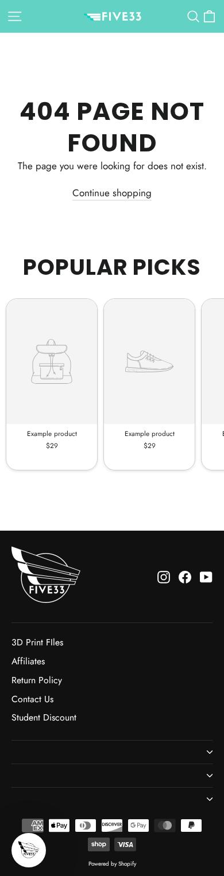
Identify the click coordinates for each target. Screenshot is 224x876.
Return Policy (36, 680)
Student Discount (43, 717)
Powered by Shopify (112, 863)
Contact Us (32, 699)
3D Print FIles (37, 642)
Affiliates (28, 661)
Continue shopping (112, 193)
